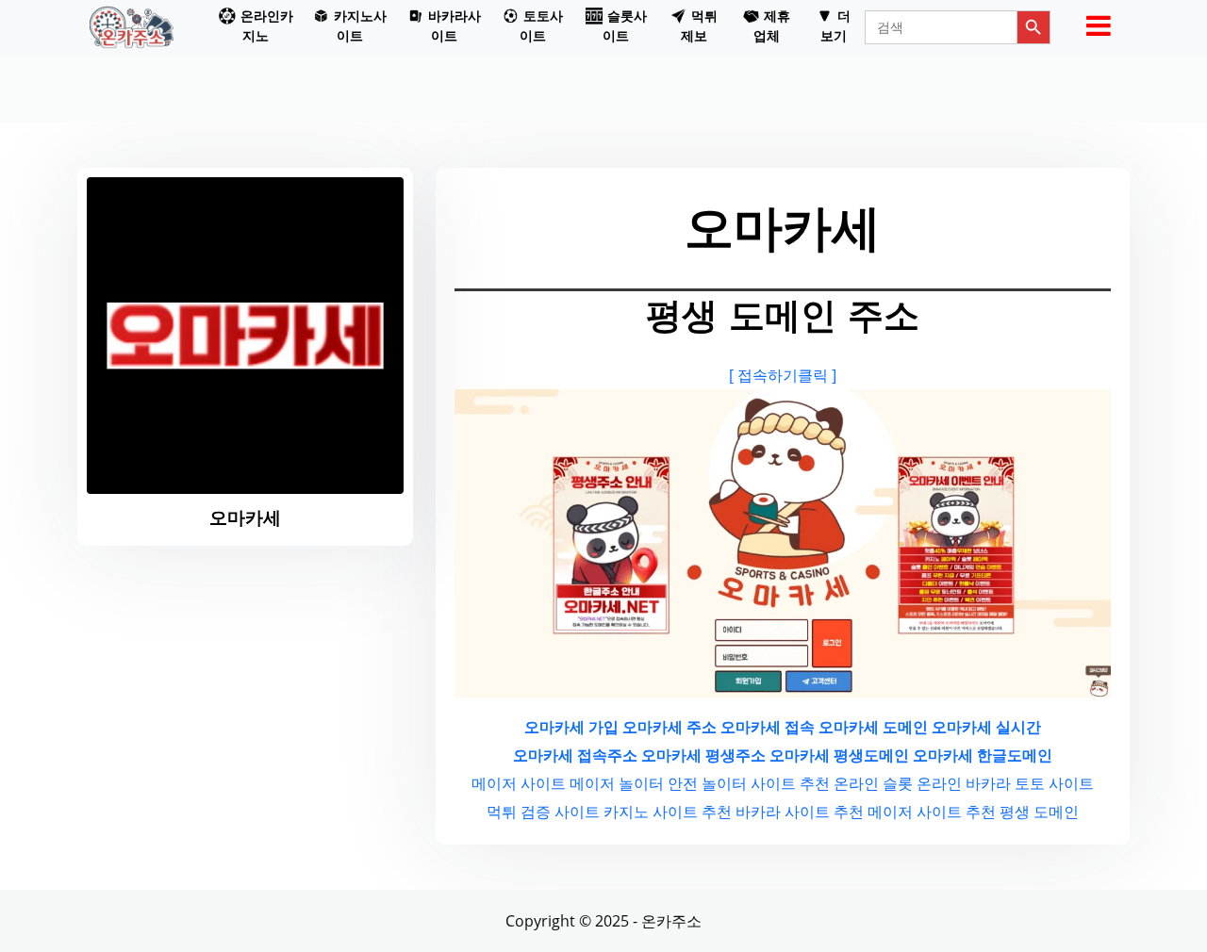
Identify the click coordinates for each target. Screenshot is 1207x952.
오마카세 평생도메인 (839, 755)
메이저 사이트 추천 (932, 811)
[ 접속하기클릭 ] (782, 375)
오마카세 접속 (767, 726)
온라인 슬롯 (873, 783)
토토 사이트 (1054, 783)
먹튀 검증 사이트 (543, 811)
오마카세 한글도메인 (982, 755)
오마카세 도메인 (873, 726)
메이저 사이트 (518, 783)
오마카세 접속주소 (575, 755)
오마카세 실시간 (986, 726)
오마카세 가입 (571, 726)
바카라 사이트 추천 (800, 811)
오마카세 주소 (669, 726)
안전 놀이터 (707, 783)
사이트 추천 (790, 783)
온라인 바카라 (964, 783)
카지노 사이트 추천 (668, 811)
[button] (256, 27)
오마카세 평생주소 (703, 755)
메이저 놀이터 (617, 783)
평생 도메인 (1039, 811)
